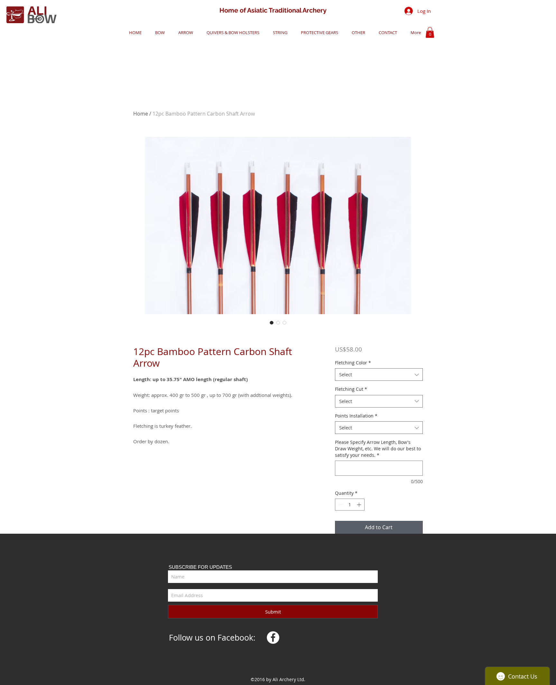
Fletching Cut (351, 389)
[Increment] (360, 504)
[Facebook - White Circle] (273, 637)
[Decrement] (340, 504)
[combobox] (379, 374)
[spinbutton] (350, 504)
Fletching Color (353, 363)
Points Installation (356, 416)
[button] (158, 32)
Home (140, 113)
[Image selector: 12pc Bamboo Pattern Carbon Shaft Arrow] (271, 322)
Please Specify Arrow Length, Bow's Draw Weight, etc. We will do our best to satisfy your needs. (378, 448)
